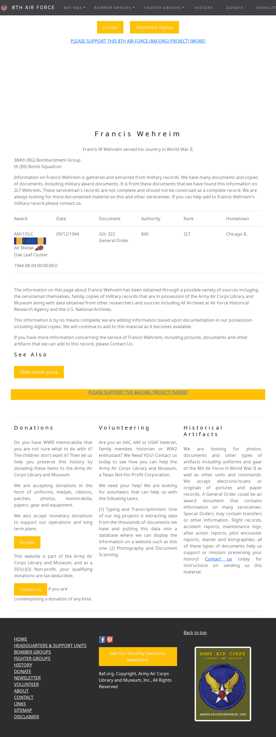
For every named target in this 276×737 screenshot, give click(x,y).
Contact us (31, 589)
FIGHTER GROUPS (32, 658)
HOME (20, 639)
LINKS (20, 704)
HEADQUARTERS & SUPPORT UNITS (50, 645)
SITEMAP (23, 710)
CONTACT (23, 697)
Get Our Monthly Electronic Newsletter (138, 656)
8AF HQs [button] (73, 7)
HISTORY (204, 7)
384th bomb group (39, 372)
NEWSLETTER (27, 678)
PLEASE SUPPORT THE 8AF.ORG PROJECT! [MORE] (138, 392)
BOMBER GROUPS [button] (113, 7)
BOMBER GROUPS (32, 652)
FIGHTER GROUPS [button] (162, 7)
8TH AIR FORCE (31, 7)
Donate (110, 27)
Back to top (195, 633)
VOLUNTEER (26, 684)
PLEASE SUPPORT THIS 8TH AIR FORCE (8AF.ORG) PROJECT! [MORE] (138, 41)
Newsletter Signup (154, 27)
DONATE (234, 7)
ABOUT (21, 691)
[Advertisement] (138, 89)
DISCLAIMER (26, 717)
